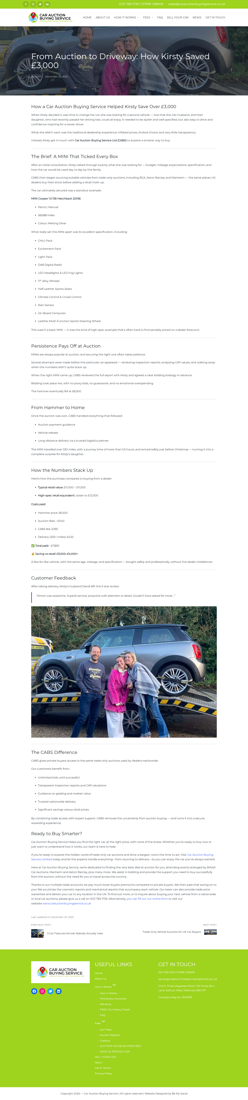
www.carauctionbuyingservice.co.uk (67, 903)
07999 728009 (186, 972)
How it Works (103, 986)
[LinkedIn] (47, 4)
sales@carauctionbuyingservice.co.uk (196, 4)
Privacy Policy (103, 1073)
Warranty (105, 1004)
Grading (105, 1040)
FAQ (103, 1015)
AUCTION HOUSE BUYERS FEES (120, 1046)
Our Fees (105, 1029)
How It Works (108, 993)
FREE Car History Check (115, 1009)
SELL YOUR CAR (105, 1057)
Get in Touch (103, 1067)
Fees (98, 1023)
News (98, 1062)
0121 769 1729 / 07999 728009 (141, 4)
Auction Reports (110, 1035)
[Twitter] (40, 4)
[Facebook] (26, 4)
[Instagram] (33, 4)
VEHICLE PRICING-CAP (115, 1051)
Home (99, 973)
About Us (100, 978)
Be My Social (180, 1093)
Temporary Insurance (113, 998)
